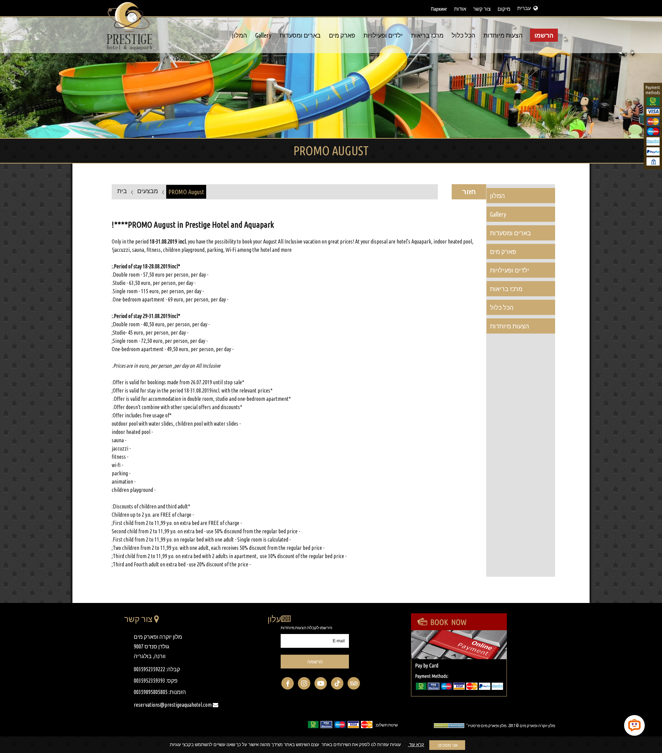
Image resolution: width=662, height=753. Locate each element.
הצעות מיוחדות (502, 35)
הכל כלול (463, 35)
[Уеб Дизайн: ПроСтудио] (447, 725)
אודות (460, 9)
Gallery (263, 35)
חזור (469, 192)
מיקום (504, 9)
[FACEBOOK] (287, 683)
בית (122, 190)
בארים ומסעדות (300, 35)
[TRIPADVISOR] (354, 683)
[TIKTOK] (337, 683)
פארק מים (342, 35)
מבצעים (147, 190)
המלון (239, 35)
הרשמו (543, 35)
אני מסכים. (447, 745)
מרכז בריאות (427, 35)
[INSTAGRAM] (304, 683)
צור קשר (482, 9)
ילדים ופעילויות (383, 35)
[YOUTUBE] (320, 683)
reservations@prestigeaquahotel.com (173, 705)
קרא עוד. (416, 744)
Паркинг (439, 9)
